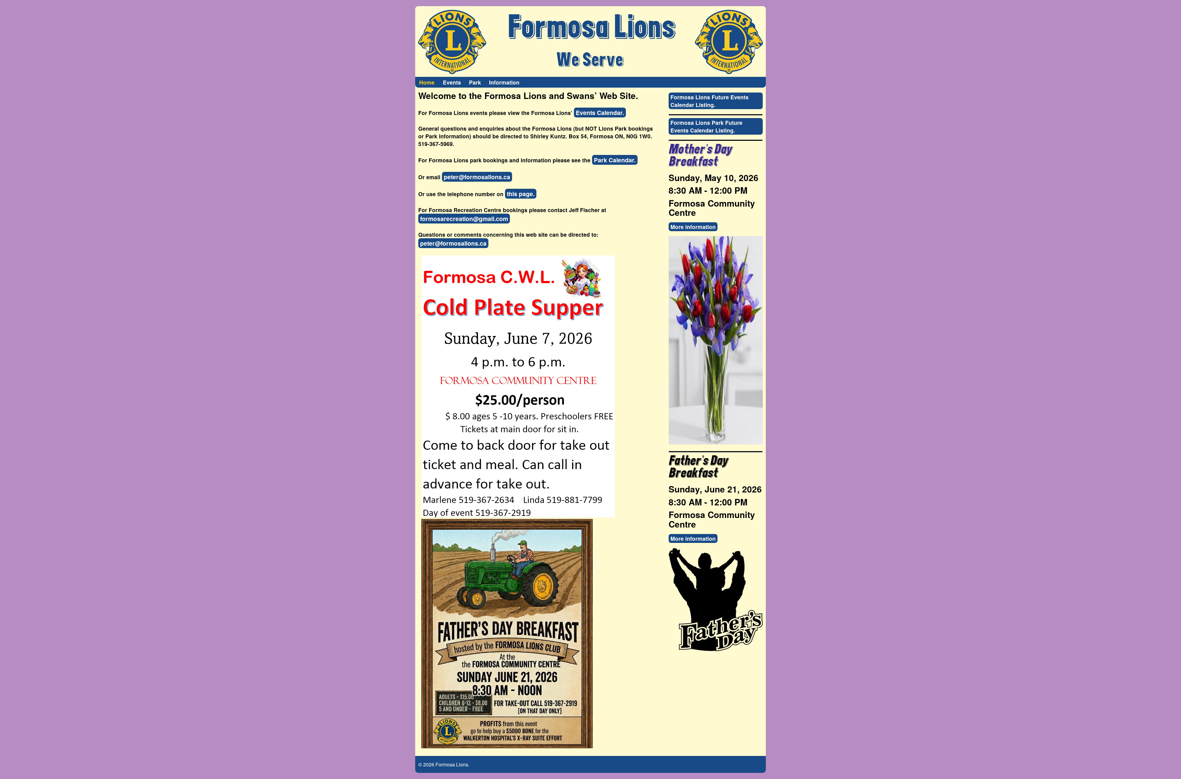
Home (427, 82)
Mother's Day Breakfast (700, 156)
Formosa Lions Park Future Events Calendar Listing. (706, 126)
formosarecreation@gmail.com (464, 218)
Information (504, 82)
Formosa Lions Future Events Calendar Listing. (709, 101)
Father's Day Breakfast (698, 467)
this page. (521, 193)
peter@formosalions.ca (477, 176)
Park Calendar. (615, 160)
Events (452, 82)
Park (475, 82)
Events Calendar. (600, 112)
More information (693, 227)
